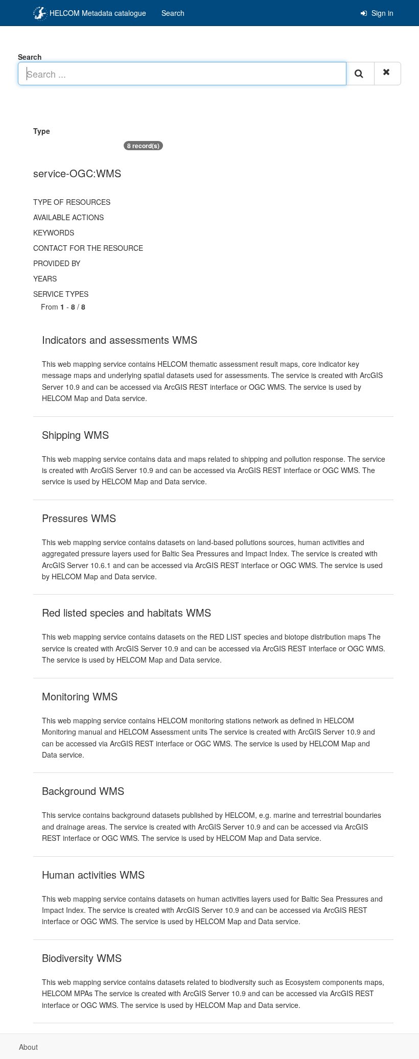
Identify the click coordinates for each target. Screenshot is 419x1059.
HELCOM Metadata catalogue (97, 13)
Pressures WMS (79, 517)
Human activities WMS (93, 874)
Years (45, 278)
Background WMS (83, 790)
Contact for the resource (88, 248)
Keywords (53, 232)
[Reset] (387, 73)
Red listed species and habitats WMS (126, 612)
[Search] (360, 73)
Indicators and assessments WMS (119, 339)
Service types (60, 294)
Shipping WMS (75, 434)
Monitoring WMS (80, 696)
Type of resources (71, 202)
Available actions (68, 217)
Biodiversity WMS (82, 957)
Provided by (56, 263)
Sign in (381, 13)
